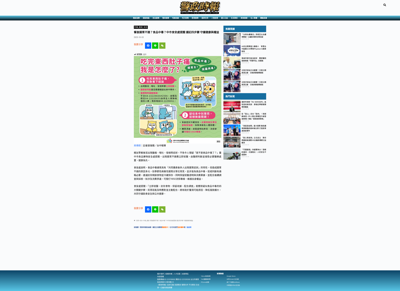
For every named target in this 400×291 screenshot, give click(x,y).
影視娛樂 (195, 18)
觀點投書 (263, 18)
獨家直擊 (136, 18)
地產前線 (175, 18)
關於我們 (160, 274)
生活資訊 (234, 18)
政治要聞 (156, 18)
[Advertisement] (200, 254)
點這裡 (189, 227)
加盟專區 (185, 274)
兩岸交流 (205, 18)
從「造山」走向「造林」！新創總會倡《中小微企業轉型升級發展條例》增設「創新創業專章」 (254, 116)
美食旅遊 (244, 18)
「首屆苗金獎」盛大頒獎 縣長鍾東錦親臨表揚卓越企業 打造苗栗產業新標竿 (254, 128)
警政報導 (165, 18)
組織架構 (168, 274)
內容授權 (160, 276)
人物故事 (214, 18)
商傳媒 (137, 145)
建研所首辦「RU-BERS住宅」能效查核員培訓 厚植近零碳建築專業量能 (254, 104)
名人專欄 (254, 18)
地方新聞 (185, 18)
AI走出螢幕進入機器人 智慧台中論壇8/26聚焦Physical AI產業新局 (254, 48)
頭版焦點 (146, 18)
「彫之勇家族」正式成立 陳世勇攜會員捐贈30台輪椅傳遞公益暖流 (254, 140)
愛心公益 (224, 18)
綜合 (145, 27)
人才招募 (177, 274)
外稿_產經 (138, 27)
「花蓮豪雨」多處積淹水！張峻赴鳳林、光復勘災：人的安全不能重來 (254, 152)
